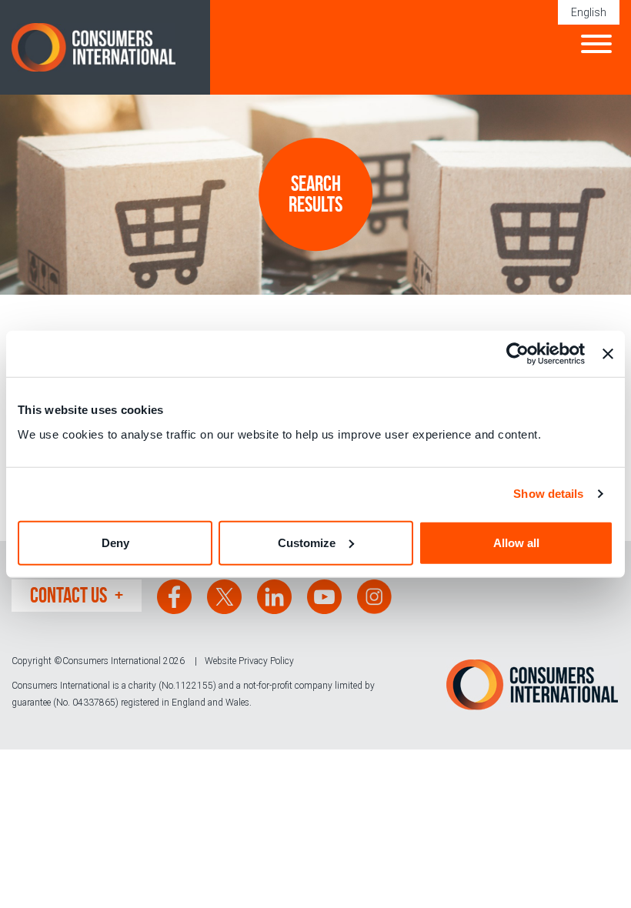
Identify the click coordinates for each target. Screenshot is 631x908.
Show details (548, 493)
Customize (307, 542)
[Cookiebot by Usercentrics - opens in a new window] (517, 354)
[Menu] (596, 46)
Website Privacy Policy (249, 661)
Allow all (516, 542)
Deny (115, 542)
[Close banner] (608, 354)
